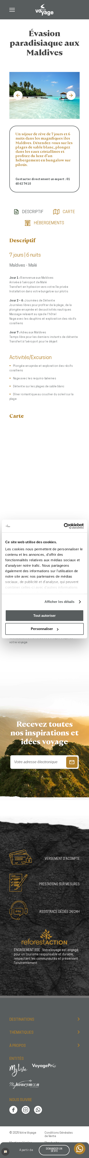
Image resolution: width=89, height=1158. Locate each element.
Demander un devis (54, 1150)
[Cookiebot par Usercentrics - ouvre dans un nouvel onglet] (64, 526)
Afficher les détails (59, 602)
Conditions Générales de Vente (58, 1135)
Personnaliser (42, 629)
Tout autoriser (44, 615)
